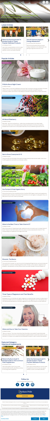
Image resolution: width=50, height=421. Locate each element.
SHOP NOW (25, 396)
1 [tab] (20, 54)
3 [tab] (26, 54)
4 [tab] (29, 54)
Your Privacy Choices (5, 418)
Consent (35, 418)
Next (48, 40)
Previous (1, 40)
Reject (44, 418)
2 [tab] (23, 54)
